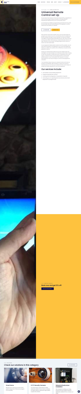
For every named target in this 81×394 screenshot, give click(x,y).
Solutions (43, 9)
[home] (5, 2)
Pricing (48, 2)
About (55, 2)
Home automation (54, 9)
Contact (60, 2)
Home (39, 2)
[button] (43, 2)
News (52, 2)
